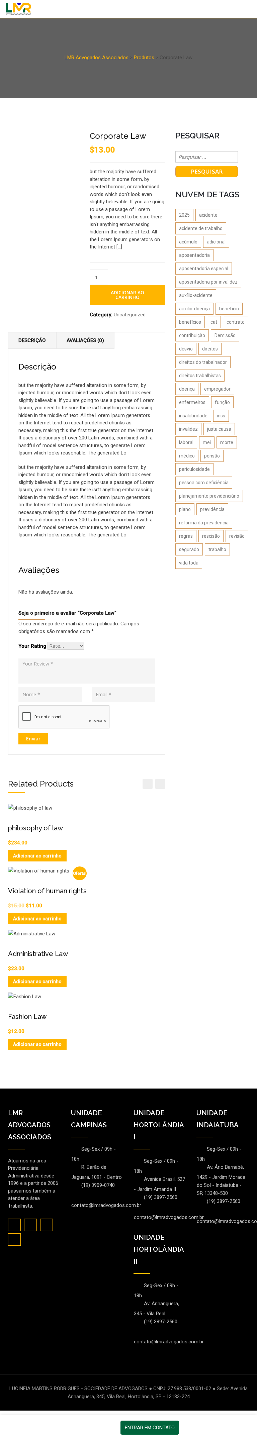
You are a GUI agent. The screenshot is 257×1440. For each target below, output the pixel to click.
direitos (210, 348)
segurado (189, 549)
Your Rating (32, 646)
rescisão (211, 536)
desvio (186, 348)
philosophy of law (35, 828)
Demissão (225, 335)
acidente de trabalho (201, 228)
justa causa (219, 429)
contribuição (192, 335)
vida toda (188, 562)
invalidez (188, 429)
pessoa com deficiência (204, 482)
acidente (208, 215)
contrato (236, 322)
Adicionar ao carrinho (127, 294)
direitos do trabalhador (203, 362)
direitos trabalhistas (200, 375)
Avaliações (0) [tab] (85, 340)
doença (187, 389)
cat (213, 322)
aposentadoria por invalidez (208, 282)
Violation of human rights (47, 891)
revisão (237, 536)
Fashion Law (27, 1017)
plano (185, 509)
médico (187, 455)
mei (207, 442)
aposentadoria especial (203, 268)
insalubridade (193, 415)
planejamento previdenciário (209, 496)
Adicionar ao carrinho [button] (37, 855)
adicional (216, 241)
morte (226, 442)
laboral (186, 442)
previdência (212, 509)
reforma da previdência (204, 522)
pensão (212, 455)
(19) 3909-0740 (98, 1185)
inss (221, 415)
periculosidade (194, 469)
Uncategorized (130, 315)
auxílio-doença (194, 308)
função (222, 402)
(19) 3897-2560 (160, 1197)
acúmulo (188, 241)
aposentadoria (194, 255)
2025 (184, 215)
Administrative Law (38, 954)
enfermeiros (192, 402)
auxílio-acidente (195, 295)
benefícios (190, 322)
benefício (229, 308)
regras (186, 536)
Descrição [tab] (32, 340)
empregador (217, 389)
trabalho (217, 549)
